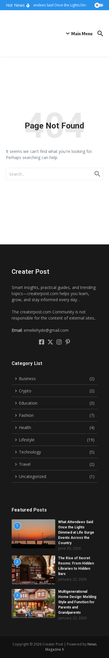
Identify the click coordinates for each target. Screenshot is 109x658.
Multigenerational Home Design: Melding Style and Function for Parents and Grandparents (77, 602)
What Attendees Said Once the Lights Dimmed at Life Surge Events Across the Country (76, 532)
